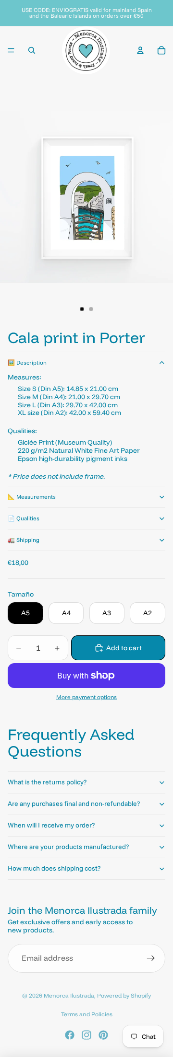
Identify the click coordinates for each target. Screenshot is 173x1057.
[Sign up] (151, 958)
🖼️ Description (27, 362)
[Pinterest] (103, 1035)
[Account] (140, 50)
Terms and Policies (86, 1014)
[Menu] (11, 50)
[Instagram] (86, 1035)
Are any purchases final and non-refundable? (74, 803)
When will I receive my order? (51, 825)
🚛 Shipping (23, 539)
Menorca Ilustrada (69, 995)
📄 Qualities (23, 518)
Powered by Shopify (124, 995)
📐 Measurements (32, 496)
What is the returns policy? (47, 782)
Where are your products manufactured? (68, 846)
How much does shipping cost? (54, 868)
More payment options (86, 697)
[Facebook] (69, 1035)
